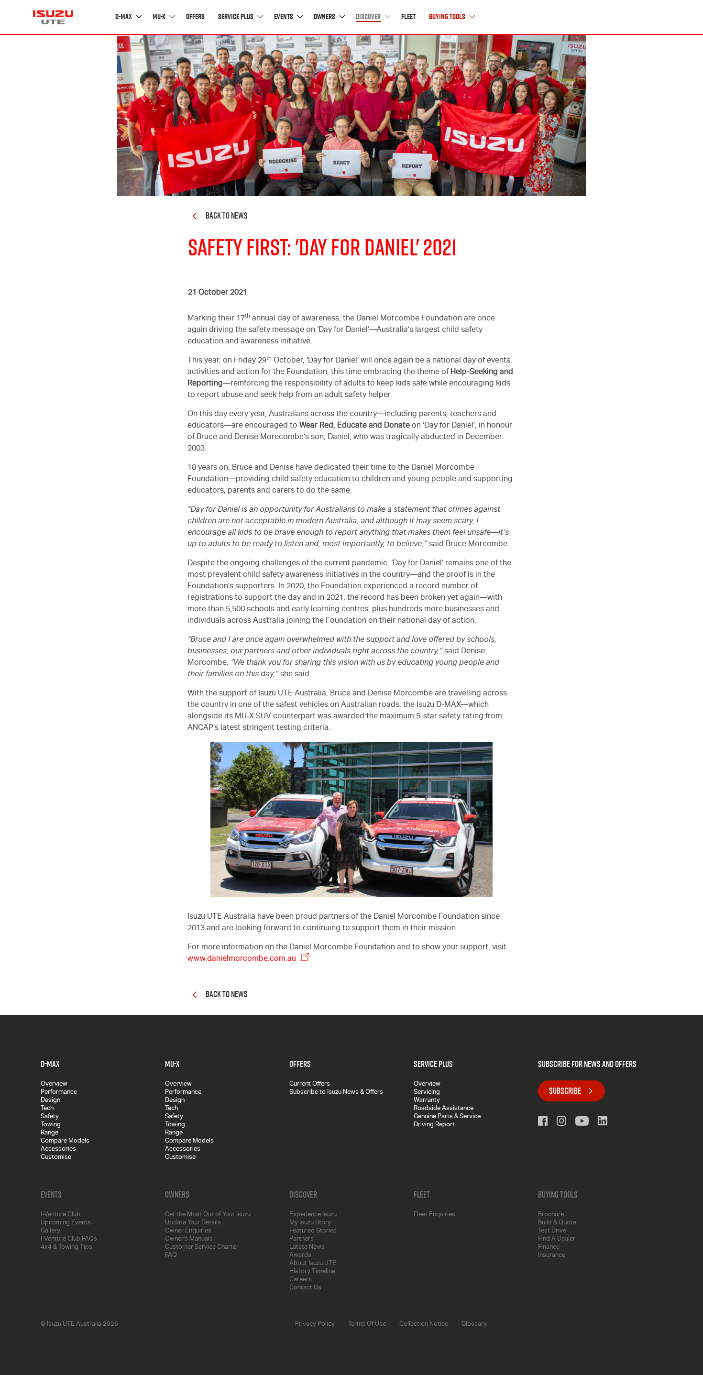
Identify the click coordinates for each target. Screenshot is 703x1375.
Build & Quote (557, 1223)
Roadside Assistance (443, 1109)
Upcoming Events (66, 1223)
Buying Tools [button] (448, 17)
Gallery (50, 1231)
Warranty (427, 1101)
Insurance (551, 1256)
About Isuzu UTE (312, 1264)
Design (50, 1101)
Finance (549, 1247)
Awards (300, 1256)
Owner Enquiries (188, 1231)
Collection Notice (423, 1324)
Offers (195, 17)
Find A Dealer (556, 1239)
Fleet (408, 17)
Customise (56, 1158)
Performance (59, 1092)
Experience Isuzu (313, 1215)
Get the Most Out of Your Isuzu (208, 1215)
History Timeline (312, 1272)
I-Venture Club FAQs (69, 1239)
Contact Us (305, 1288)
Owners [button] (325, 17)
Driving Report (434, 1125)
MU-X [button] (160, 17)
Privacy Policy (315, 1324)
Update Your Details (193, 1223)
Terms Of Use (367, 1324)
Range (49, 1133)
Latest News (307, 1247)
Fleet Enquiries (434, 1215)
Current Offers (309, 1084)
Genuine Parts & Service (447, 1117)
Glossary (474, 1324)
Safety (50, 1117)
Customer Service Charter (202, 1247)
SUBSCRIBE (565, 1091)
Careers (300, 1280)
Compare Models (65, 1141)
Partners (301, 1239)
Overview (54, 1084)
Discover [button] (369, 17)
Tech (47, 1109)
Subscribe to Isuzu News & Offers (336, 1092)
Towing (51, 1125)
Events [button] (284, 17)
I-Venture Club (60, 1215)
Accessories (58, 1149)
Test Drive (552, 1231)
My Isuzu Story (310, 1223)
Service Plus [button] (236, 17)
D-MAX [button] (124, 17)
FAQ (171, 1256)
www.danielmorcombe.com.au (242, 959)
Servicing (427, 1092)
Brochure (551, 1215)
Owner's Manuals (189, 1239)
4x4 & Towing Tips (66, 1247)
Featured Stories (313, 1231)
